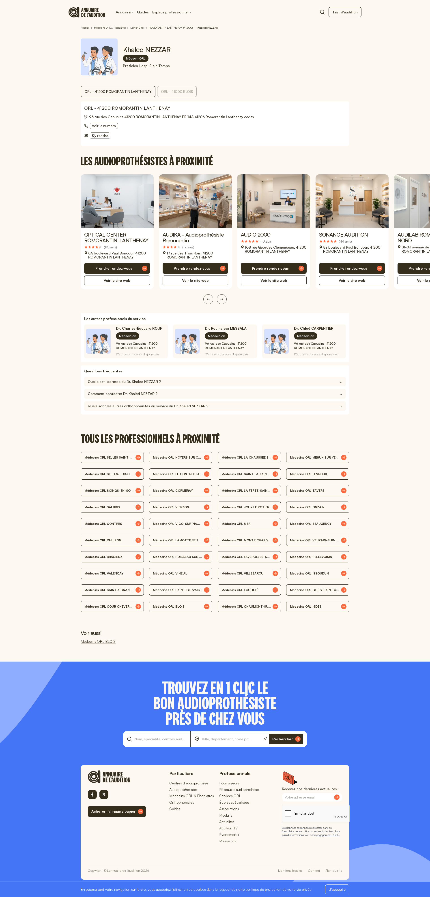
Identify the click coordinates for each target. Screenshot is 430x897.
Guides (143, 12)
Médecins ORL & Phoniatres (191, 796)
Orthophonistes (181, 802)
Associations (229, 809)
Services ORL (230, 796)
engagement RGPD (327, 835)
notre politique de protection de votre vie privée (274, 889)
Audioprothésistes (183, 789)
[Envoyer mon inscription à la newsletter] (337, 797)
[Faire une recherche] (322, 12)
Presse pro (227, 841)
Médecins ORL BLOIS (98, 641)
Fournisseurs (229, 783)
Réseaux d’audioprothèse (239, 789)
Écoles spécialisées (234, 802)
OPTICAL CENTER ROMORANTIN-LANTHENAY (116, 237)
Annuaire (123, 12)
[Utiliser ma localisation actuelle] (265, 739)
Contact (314, 870)
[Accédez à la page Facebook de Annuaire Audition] (92, 794)
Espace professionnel (170, 12)
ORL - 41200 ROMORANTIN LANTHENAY (118, 91)
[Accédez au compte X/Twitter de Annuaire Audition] (103, 794)
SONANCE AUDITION (343, 234)
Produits (225, 815)
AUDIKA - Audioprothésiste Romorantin (193, 237)
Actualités (226, 822)
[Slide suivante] (222, 299)
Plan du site (333, 870)
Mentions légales (290, 870)
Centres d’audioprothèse (188, 783)
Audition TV (228, 828)
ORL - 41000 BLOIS (177, 91)
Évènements (229, 834)
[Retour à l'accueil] (117, 776)
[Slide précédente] (208, 299)
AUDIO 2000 (255, 234)
